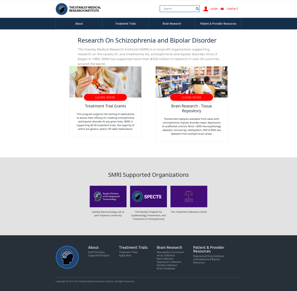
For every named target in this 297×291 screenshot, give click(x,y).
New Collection (165, 258)
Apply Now (125, 255)
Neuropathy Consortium (170, 252)
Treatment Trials (125, 23)
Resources (199, 262)
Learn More (105, 97)
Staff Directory (96, 252)
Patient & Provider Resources (218, 23)
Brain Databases (166, 268)
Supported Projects (99, 255)
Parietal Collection (167, 265)
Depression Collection (169, 262)
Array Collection (166, 255)
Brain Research (172, 23)
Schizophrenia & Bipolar (206, 259)
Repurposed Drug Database (208, 256)
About (79, 23)
